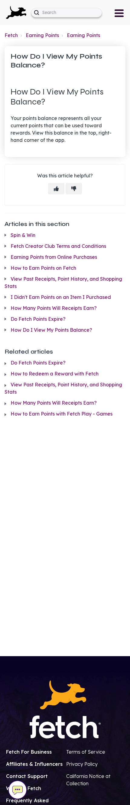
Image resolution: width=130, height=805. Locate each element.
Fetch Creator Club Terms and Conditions (58, 246)
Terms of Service (85, 752)
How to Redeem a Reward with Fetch (55, 374)
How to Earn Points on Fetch (43, 268)
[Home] (16, 12)
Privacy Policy (82, 764)
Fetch (11, 35)
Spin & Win (23, 235)
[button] (16, 12)
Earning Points (42, 35)
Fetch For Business (29, 752)
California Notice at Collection (88, 779)
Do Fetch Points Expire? (38, 319)
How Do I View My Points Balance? (51, 330)
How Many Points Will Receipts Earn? (54, 308)
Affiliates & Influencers (34, 764)
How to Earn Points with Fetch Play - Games (61, 414)
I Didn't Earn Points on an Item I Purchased (61, 297)
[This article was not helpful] (74, 188)
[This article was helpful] (56, 188)
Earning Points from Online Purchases (54, 257)
